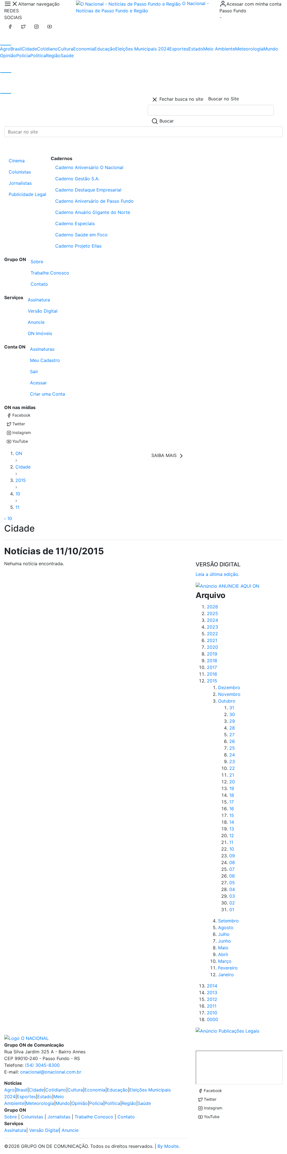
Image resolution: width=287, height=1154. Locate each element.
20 (232, 781)
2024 (212, 620)
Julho (224, 934)
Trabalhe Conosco (50, 273)
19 (231, 788)
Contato (39, 284)
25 (232, 748)
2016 (212, 674)
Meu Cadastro (45, 360)
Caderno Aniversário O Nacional (89, 167)
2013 (212, 992)
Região (53, 55)
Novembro (229, 694)
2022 (212, 633)
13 (231, 829)
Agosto (225, 927)
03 (232, 896)
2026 (212, 607)
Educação (104, 49)
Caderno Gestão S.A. (77, 178)
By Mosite (168, 1146)
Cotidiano (47, 49)
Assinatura (39, 300)
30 (232, 714)
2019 (212, 654)
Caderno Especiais (75, 223)
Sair (34, 371)
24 (232, 755)
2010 (212, 1012)
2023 (212, 627)
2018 (212, 660)
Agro (5, 49)
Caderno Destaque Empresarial (88, 190)
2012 (212, 999)
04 (232, 889)
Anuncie (36, 322)
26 (232, 741)
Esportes (178, 49)
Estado (195, 49)
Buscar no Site (223, 98)
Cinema (17, 160)
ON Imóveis (40, 333)
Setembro (228, 921)
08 (232, 862)
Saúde (67, 55)
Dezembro (229, 687)
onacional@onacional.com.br (50, 1072)
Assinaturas (42, 349)
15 (231, 815)
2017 (212, 667)
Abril (223, 954)
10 (17, 494)
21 (231, 775)
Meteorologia (249, 49)
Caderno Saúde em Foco (81, 234)
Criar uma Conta (47, 394)
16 (231, 808)
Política (38, 55)
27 (232, 734)
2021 (212, 640)
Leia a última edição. (217, 574)
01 (231, 909)
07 (232, 869)
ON (18, 453)
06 (232, 876)
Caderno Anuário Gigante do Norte (92, 212)
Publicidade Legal (27, 194)
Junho (224, 941)
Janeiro (226, 974)
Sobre (37, 261)
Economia (83, 49)
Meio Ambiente (219, 49)
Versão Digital (42, 311)
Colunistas (20, 172)
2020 (212, 647)
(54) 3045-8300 (42, 1065)
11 (17, 507)
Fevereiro (228, 968)
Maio (223, 947)
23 (232, 761)
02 (232, 903)
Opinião (8, 55)
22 (232, 768)
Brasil (16, 49)
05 (232, 882)
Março (225, 961)
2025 (212, 613)
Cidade (29, 49)
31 (231, 707)
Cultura (65, 49)
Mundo (270, 49)
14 (231, 822)
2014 (212, 986)
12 (231, 835)
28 (232, 728)
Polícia (23, 55)
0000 (212, 1019)
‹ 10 (8, 518)
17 (231, 802)
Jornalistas (20, 183)
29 (232, 721)
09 (232, 855)
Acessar (38, 383)
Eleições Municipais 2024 (142, 49)
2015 (20, 480)
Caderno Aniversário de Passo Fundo (94, 201)
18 (231, 795)
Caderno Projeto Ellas (78, 246)
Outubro (226, 701)
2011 (211, 1006)
